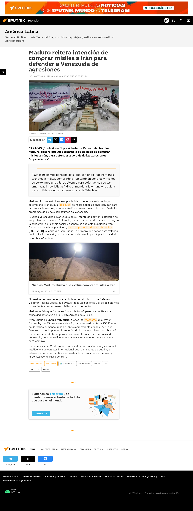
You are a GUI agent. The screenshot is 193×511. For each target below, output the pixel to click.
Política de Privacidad (91, 476)
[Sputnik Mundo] (15, 23)
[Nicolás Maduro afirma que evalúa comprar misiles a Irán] (74, 262)
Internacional (51, 363)
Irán (105, 363)
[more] (114, 291)
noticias (46, 369)
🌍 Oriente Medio (67, 363)
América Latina (36, 363)
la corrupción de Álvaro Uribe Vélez (90, 227)
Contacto (73, 476)
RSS (163, 476)
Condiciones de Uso (31, 476)
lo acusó (65, 204)
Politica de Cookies (114, 476)
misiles (97, 363)
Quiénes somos (10, 476)
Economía (85, 449)
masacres (91, 320)
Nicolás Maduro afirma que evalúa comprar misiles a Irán (73, 285)
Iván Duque (34, 369)
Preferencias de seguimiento (17, 480)
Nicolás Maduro (84, 363)
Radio (124, 449)
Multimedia (112, 449)
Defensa (98, 449)
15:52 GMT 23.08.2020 (40, 76)
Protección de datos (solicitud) (142, 476)
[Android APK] (12, 491)
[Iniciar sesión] (173, 20)
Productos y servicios (55, 476)
